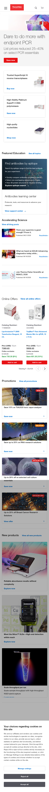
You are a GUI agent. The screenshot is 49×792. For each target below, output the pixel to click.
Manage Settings (24, 768)
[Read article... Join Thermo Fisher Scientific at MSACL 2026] (8, 275)
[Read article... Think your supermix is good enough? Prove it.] (8, 233)
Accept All (24, 784)
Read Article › (43, 235)
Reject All (24, 776)
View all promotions (28, 381)
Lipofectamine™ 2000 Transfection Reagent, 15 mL (12, 334)
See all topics (35, 153)
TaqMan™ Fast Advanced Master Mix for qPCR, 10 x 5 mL (36, 334)
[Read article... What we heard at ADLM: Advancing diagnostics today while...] (8, 254)
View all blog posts (10, 224)
